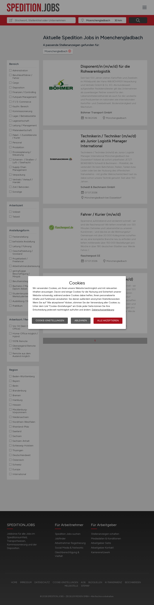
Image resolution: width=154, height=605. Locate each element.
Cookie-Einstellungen (50, 320)
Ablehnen (81, 320)
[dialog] (77, 302)
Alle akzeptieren (108, 320)
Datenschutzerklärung (103, 309)
